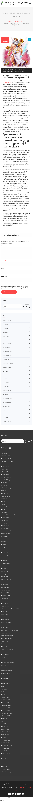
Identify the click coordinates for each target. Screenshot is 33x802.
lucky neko (5, 520)
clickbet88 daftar (6, 477)
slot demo (5, 614)
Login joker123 (6, 517)
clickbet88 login (6, 480)
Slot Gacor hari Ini (7, 633)
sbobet (4, 568)
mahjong (4, 523)
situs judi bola (6, 590)
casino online (6, 464)
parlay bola (5, 550)
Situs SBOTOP (6, 593)
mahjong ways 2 (6, 531)
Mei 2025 (5, 379)
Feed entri (5, 766)
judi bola (4, 509)
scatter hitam (6, 576)
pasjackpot (5, 552)
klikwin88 (4, 512)
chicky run (5, 469)
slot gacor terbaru (7, 638)
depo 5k (4, 485)
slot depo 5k (5, 617)
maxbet (4, 541)
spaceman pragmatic (8, 662)
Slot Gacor (5, 627)
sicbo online (5, 587)
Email (3, 268)
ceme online (5, 466)
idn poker (4, 498)
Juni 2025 (5, 375)
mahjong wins (6, 533)
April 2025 (6, 383)
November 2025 (7, 355)
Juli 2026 (5, 324)
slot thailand (5, 654)
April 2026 (6, 336)
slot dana (4, 611)
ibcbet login (5, 493)
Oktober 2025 (7, 359)
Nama (3, 261)
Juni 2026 (5, 328)
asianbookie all (6, 455)
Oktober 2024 (7, 406)
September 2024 (8, 410)
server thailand (6, 579)
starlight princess (7, 670)
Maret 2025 (6, 386)
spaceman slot (20, 71)
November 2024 (7, 402)
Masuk (4, 764)
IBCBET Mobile (6, 496)
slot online (5, 641)
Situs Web (4, 276)
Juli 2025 (5, 371)
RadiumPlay (5, 555)
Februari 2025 (7, 390)
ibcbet (4, 490)
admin (5, 69)
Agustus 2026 (7, 320)
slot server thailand (7, 649)
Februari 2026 (7, 344)
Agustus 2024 (7, 414)
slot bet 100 (5, 603)
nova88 (4, 547)
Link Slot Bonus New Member (10, 515)
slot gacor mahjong (7, 635)
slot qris (4, 644)
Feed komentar (6, 769)
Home (10, 21)
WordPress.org (6, 772)
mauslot (4, 539)
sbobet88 (5, 571)
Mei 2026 (5, 332)
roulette (4, 560)
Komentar (4, 246)
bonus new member (8, 461)
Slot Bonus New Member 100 (10, 609)
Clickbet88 (5, 472)
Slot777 (4, 657)
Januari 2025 (6, 394)
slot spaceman (6, 652)
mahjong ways (6, 528)
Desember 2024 (7, 398)
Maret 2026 (6, 340)
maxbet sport (6, 544)
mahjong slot (5, 525)
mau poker (5, 536)
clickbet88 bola (6, 474)
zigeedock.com (7, 82)
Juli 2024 (5, 418)
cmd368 (4, 482)
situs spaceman (6, 598)
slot (3, 601)
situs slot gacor (6, 595)
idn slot (4, 501)
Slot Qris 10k (5, 646)
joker (3, 504)
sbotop (4, 574)
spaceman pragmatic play (9, 71)
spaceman (22, 69)
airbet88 (4, 453)
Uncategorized (18, 21)
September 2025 (8, 363)
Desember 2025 (7, 351)
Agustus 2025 (7, 367)
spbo (3, 668)
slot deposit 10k (6, 622)
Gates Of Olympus (7, 488)
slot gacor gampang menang (10, 630)
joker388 (4, 507)
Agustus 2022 (7, 421)
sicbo (3, 582)
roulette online (6, 563)
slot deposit (5, 619)
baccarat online (6, 458)
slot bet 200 (5, 606)
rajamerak (5, 558)
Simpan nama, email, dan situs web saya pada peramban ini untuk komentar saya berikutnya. (15, 287)
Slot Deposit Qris (7, 625)
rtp (3, 566)
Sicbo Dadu (5, 584)
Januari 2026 (6, 347)
